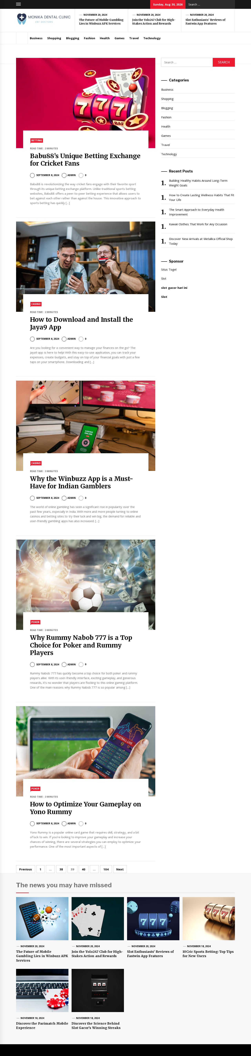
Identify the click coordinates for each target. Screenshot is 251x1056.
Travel (134, 38)
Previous (25, 869)
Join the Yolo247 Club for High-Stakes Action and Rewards (153, 22)
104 (106, 869)
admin (71, 175)
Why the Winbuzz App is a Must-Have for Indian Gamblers (81, 482)
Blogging (72, 38)
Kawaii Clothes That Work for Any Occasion (198, 224)
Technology (152, 38)
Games (120, 38)
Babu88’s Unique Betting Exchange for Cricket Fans (85, 159)
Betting (36, 140)
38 (61, 869)
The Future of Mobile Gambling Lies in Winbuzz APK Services (101, 22)
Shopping (54, 38)
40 (83, 869)
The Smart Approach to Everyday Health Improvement (196, 212)
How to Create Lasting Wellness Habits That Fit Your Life (201, 197)
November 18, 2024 (199, 946)
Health (105, 38)
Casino (36, 304)
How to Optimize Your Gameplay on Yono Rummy (85, 808)
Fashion (89, 38)
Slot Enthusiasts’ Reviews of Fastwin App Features (205, 22)
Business (36, 38)
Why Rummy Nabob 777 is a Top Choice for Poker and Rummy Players (81, 645)
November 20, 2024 (95, 14)
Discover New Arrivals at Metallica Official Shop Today (201, 241)
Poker (35, 622)
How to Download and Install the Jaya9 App (81, 323)
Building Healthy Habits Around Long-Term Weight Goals (198, 183)
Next (120, 869)
